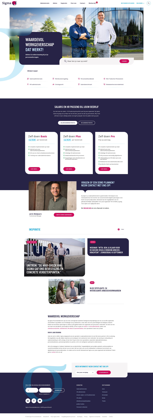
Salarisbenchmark (86, 84)
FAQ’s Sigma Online (55, 416)
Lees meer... (34, 169)
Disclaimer (104, 416)
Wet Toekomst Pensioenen (114, 79)
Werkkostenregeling (61, 79)
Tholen (104, 401)
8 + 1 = (27, 387)
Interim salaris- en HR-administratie (85, 395)
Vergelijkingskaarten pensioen (68, 416)
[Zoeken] (149, 3)
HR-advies (70, 328)
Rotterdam (105, 395)
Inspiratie (64, 3)
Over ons (73, 3)
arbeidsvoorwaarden (53, 328)
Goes (103, 389)
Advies (55, 3)
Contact (82, 3)
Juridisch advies (80, 404)
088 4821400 (87, 208)
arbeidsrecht (63, 328)
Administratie (44, 3)
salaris (86, 326)
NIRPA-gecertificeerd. (46, 407)
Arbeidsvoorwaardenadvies (83, 401)
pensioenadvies (79, 328)
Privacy (85, 416)
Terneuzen (104, 392)
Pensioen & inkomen (81, 407)
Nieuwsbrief (46, 416)
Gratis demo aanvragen (64, 214)
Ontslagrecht (59, 84)
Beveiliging (79, 416)
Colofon (111, 416)
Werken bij (92, 3)
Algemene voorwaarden (94, 416)
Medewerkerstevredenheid (114, 84)
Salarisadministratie (36, 79)
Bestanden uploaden (127, 3)
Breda (103, 398)
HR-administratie (35, 84)
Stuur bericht (103, 372)
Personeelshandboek (87, 79)
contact (53, 352)
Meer (122, 229)
